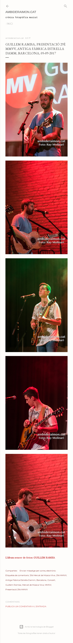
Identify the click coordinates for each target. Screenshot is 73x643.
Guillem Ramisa (13, 585)
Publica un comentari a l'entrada (25, 606)
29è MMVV (61, 575)
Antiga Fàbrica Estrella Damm (20, 580)
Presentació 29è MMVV (16, 589)
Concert (51, 580)
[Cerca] (65, 5)
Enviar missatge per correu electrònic (38, 570)
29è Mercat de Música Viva (42, 575)
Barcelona (41, 580)
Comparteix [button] (11, 570)
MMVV (48, 585)
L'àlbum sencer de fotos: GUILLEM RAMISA (30, 557)
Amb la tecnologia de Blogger (39, 626)
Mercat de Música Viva (33, 585)
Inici (10, 23)
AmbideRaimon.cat (20, 12)
